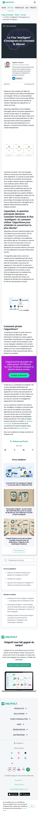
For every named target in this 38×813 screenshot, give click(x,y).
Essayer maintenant (19, 375)
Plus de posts (19, 551)
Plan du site (19, 784)
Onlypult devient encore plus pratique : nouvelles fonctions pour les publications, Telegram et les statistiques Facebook (19, 541)
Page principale (7, 15)
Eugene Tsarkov (17, 62)
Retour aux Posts (20, 441)
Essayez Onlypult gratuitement (19, 665)
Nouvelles (19, 8)
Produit (33, 8)
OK (32, 806)
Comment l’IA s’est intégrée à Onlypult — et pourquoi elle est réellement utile (19, 484)
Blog (17, 15)
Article (11, 8)
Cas (26, 8)
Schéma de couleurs (14, 579)
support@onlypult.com (19, 789)
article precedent (23, 428)
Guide (4, 8)
